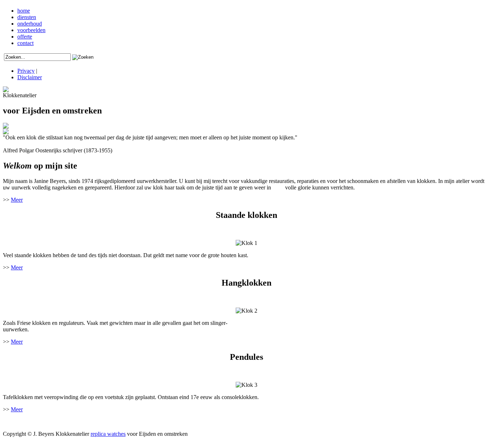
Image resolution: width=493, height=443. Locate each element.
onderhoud (29, 24)
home (23, 11)
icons (21, 422)
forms (60, 422)
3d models (40, 422)
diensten (26, 17)
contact (25, 43)
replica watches (108, 434)
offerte (24, 36)
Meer (17, 200)
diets (73, 422)
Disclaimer (29, 77)
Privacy (26, 71)
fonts (278, 187)
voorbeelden (31, 30)
